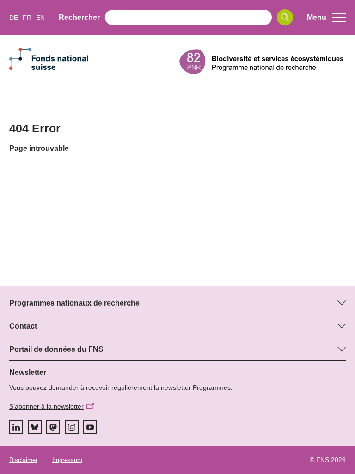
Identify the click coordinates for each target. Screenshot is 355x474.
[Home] (262, 61)
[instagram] (72, 427)
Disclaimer (23, 459)
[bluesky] (35, 427)
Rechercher (79, 17)
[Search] (285, 17)
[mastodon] (53, 427)
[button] (326, 17)
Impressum (67, 459)
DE (13, 17)
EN (40, 17)
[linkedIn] (16, 427)
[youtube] (90, 427)
